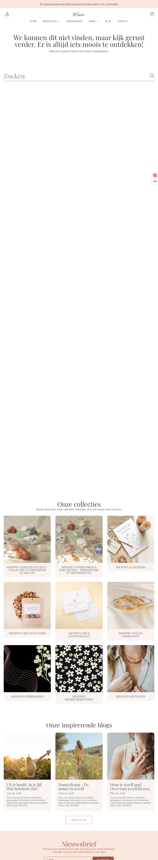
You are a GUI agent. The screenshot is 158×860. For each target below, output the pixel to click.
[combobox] (79, 75)
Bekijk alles (79, 820)
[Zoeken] (152, 75)
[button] (152, 14)
